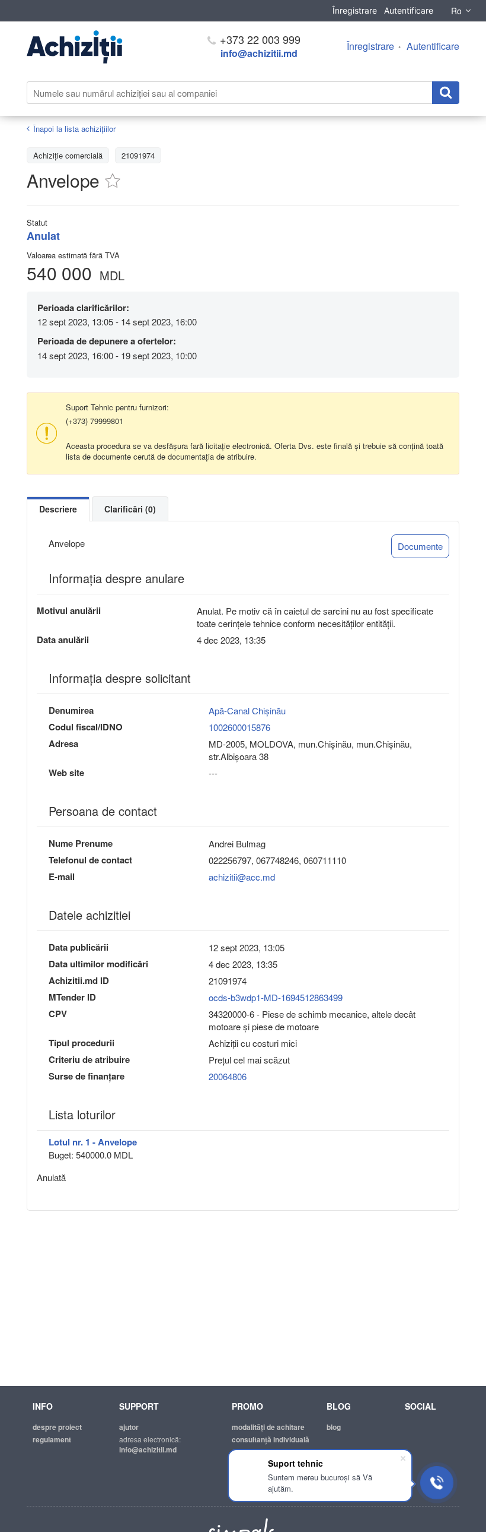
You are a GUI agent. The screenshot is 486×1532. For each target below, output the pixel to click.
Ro (456, 11)
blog (334, 1427)
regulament (52, 1439)
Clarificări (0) (130, 509)
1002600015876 (239, 727)
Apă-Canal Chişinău (247, 710)
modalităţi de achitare (268, 1427)
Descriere (58, 509)
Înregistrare (354, 10)
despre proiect (57, 1427)
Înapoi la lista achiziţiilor (74, 128)
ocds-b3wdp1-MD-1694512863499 (276, 997)
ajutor (129, 1427)
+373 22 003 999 (258, 39)
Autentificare (408, 10)
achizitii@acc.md (242, 877)
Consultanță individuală (270, 1439)
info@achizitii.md (259, 53)
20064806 (228, 1076)
